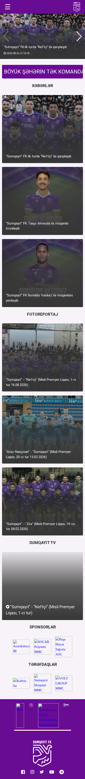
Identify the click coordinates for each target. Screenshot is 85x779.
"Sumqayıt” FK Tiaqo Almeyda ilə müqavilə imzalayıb (37, 226)
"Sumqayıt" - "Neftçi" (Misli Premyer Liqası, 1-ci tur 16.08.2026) (41, 382)
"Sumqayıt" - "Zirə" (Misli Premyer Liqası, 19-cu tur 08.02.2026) (40, 526)
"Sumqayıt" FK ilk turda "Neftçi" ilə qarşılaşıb (35, 47)
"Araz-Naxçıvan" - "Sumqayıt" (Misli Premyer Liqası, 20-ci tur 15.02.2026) (38, 454)
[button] (79, 36)
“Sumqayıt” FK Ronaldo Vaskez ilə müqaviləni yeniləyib (39, 298)
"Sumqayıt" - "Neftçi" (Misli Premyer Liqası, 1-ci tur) (40, 609)
